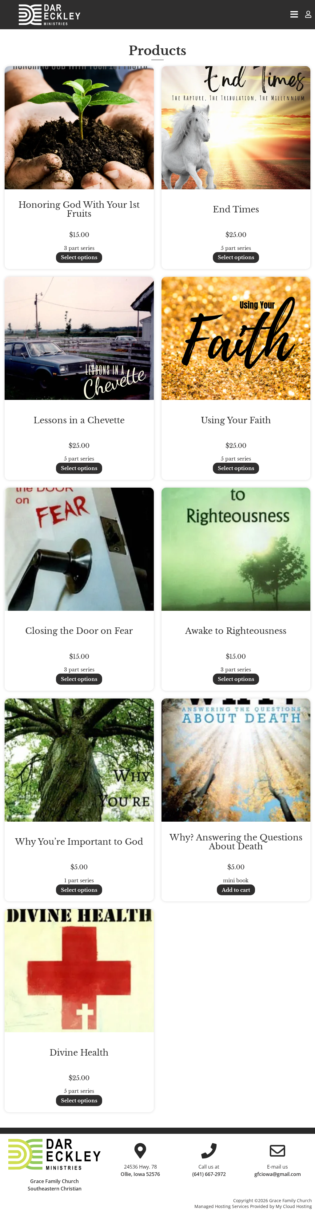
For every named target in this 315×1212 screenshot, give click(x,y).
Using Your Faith (236, 420)
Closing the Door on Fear (79, 631)
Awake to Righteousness (235, 631)
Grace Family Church (54, 1181)
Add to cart (236, 890)
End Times (236, 209)
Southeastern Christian (55, 1188)
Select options (79, 257)
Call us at (208, 1166)
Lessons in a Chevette (79, 420)
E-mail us (277, 1166)
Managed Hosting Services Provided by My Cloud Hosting (253, 1206)
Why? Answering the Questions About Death (235, 842)
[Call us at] (209, 1150)
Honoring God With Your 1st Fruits (79, 209)
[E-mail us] (277, 1150)
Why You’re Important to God (79, 842)
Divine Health (79, 1053)
